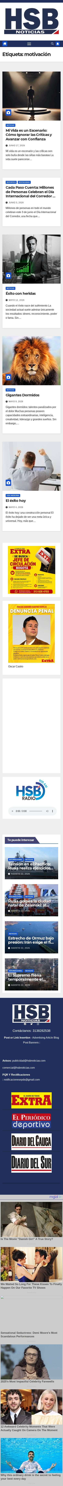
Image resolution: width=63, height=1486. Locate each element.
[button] (52, 43)
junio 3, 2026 (16, 202)
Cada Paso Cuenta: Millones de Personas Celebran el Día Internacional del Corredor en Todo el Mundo (31, 194)
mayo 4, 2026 (16, 507)
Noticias (10, 125)
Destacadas (24, 182)
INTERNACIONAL (15, 859)
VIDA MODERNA (13, 495)
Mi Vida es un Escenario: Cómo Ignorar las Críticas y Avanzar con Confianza (29, 134)
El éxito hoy (16, 500)
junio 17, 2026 (17, 145)
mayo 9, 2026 (16, 401)
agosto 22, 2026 (20, 874)
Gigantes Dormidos (22, 395)
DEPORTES (11, 182)
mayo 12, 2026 (17, 300)
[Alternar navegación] (29, 43)
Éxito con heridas (21, 293)
